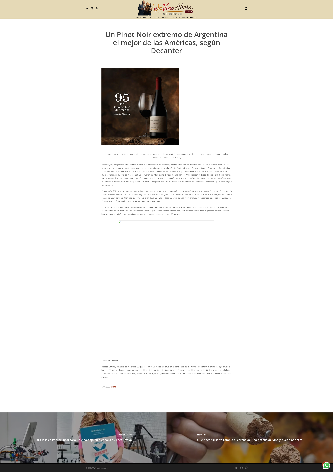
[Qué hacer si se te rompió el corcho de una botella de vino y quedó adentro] (249, 437)
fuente (113, 387)
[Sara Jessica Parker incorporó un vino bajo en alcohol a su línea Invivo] (83, 437)
